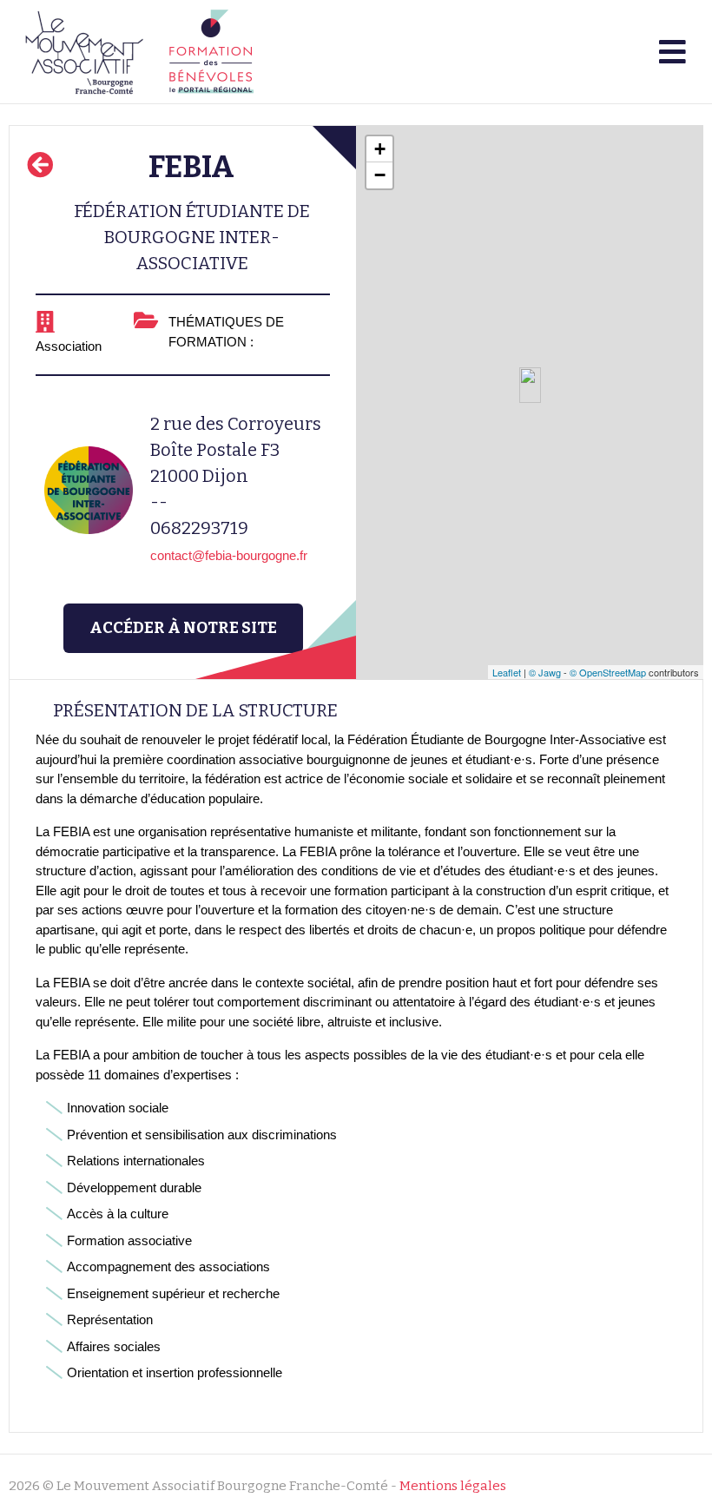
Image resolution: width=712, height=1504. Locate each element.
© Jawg (545, 672)
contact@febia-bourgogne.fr (228, 555)
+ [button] (380, 149)
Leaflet (506, 672)
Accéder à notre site (183, 627)
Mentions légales (452, 1486)
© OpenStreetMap (608, 672)
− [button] (380, 175)
